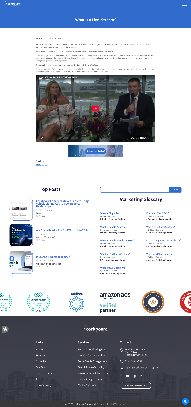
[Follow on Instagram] (134, 376)
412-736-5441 (133, 360)
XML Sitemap (119, 404)
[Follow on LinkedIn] (141, 376)
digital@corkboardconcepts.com (143, 367)
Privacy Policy (103, 404)
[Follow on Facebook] (121, 376)
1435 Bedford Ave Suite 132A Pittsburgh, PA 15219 (137, 352)
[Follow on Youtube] (128, 376)
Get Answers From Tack (136, 385)
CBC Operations (44, 39)
